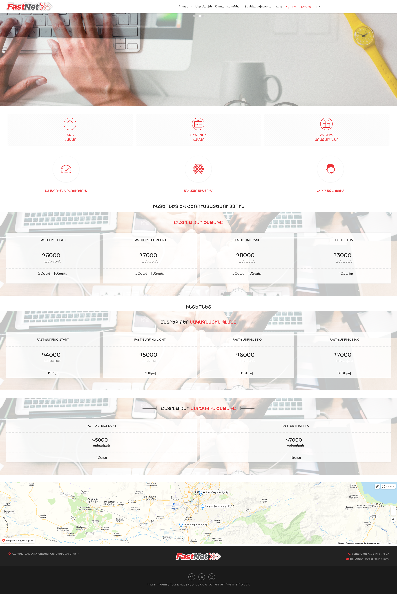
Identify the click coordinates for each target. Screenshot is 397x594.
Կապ (278, 6)
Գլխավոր (185, 6)
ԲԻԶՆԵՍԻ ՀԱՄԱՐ (198, 137)
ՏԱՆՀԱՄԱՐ (70, 137)
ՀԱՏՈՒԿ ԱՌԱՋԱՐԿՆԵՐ (327, 137)
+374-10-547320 (300, 6)
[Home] (29, 10)
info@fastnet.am (377, 558)
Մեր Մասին (203, 6)
